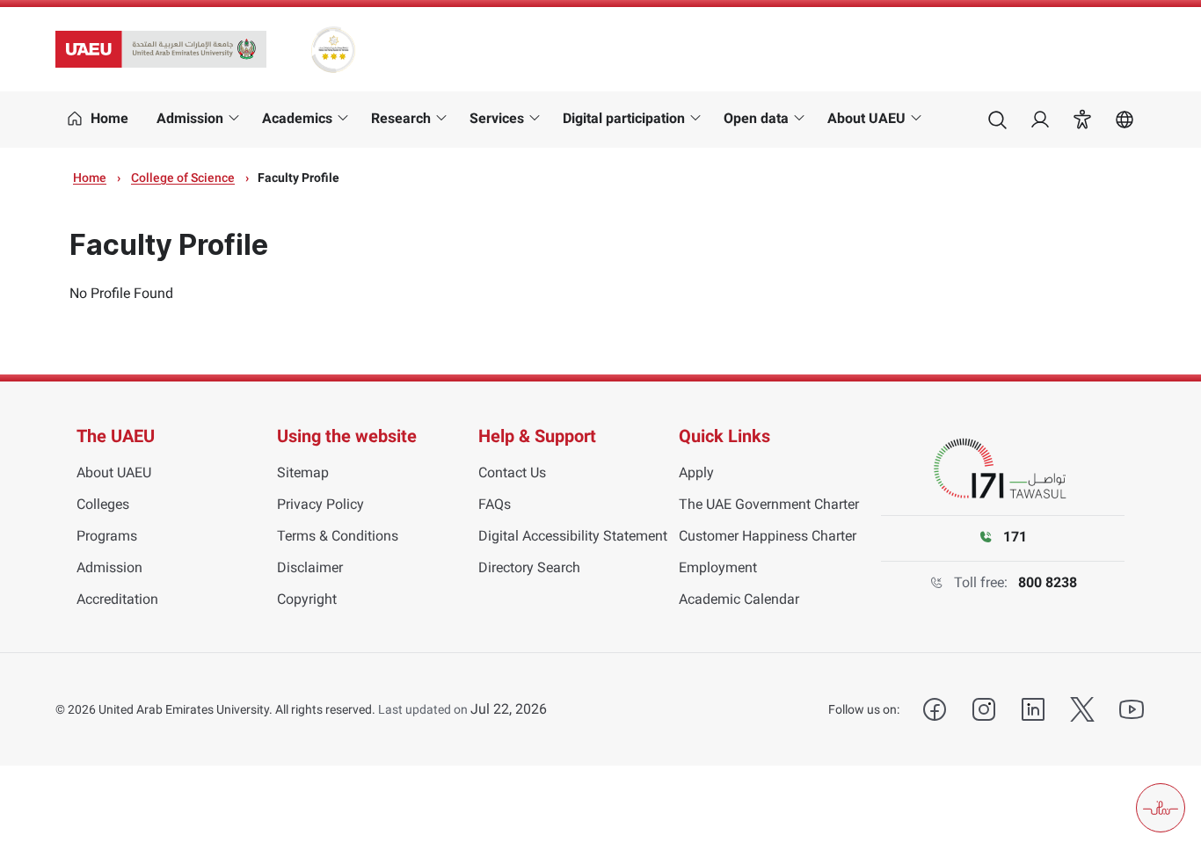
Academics (297, 118)
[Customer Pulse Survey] (1160, 807)
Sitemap (303, 472)
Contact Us (512, 472)
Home (89, 178)
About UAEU (866, 118)
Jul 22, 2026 (508, 709)
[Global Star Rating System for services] (333, 49)
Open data (756, 118)
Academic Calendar (739, 599)
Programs (106, 535)
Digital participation (624, 118)
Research (401, 118)
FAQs (494, 504)
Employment (718, 567)
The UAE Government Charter (769, 504)
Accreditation (117, 599)
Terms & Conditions (337, 535)
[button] (1082, 119)
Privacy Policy (320, 504)
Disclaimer (310, 567)
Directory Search (529, 567)
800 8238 (1047, 582)
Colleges (102, 504)
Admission (189, 118)
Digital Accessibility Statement (572, 535)
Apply (696, 472)
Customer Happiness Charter (767, 535)
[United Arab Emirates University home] (160, 49)
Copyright (307, 599)
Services (496, 118)
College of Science (183, 178)
